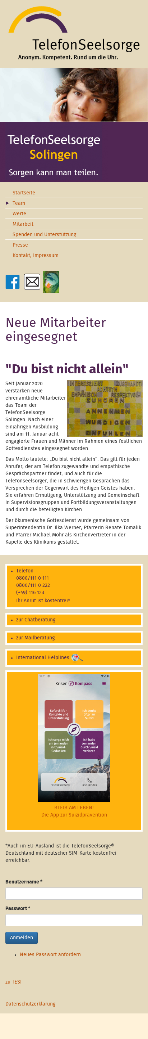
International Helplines (42, 657)
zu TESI (13, 982)
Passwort (17, 908)
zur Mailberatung (35, 637)
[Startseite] (74, 32)
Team (19, 203)
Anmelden (21, 937)
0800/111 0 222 (33, 585)
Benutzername (23, 882)
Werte (19, 213)
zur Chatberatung (35, 619)
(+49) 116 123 (30, 592)
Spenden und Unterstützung (44, 234)
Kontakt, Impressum (36, 255)
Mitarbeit (23, 224)
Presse (20, 245)
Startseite (24, 192)
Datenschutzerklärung (30, 1004)
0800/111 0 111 (32, 578)
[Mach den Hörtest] (51, 281)
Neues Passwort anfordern (50, 954)
